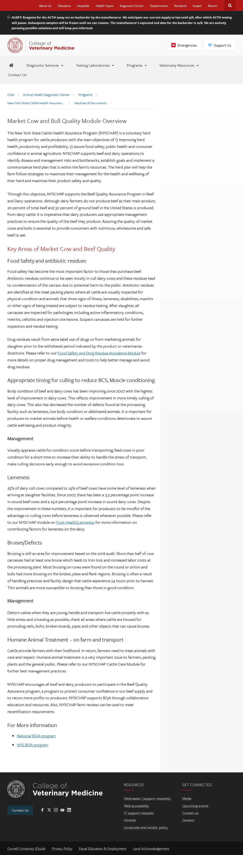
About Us (45, 5)
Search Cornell (230, 5)
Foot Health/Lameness (75, 522)
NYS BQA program (32, 745)
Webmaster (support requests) (147, 798)
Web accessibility (136, 805)
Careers (188, 819)
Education (64, 5)
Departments (159, 5)
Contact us (190, 812)
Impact (197, 5)
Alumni (212, 5)
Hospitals (83, 5)
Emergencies (187, 45)
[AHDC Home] (11, 65)
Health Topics (105, 5)
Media (186, 798)
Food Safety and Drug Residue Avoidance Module (99, 353)
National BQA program (36, 736)
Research (180, 5)
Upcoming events (195, 805)
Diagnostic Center (132, 5)
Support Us (222, 45)
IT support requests (139, 812)
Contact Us (20, 810)
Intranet (130, 819)
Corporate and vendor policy (146, 827)
